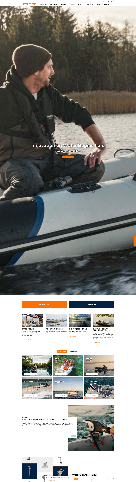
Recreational (42, 4)
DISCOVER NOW (67, 157)
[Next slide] (75, 436)
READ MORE (26, 428)
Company (81, 4)
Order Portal (101, 1)
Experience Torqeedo (103, 4)
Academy (90, 4)
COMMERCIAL (91, 304)
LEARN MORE (26, 339)
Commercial (53, 4)
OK (76, 479)
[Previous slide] (72, 436)
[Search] (113, 4)
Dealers (72, 4)
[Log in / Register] (111, 1)
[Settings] (113, 1)
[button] (135, 241)
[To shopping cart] (108, 1)
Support (63, 4)
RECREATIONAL (44, 304)
